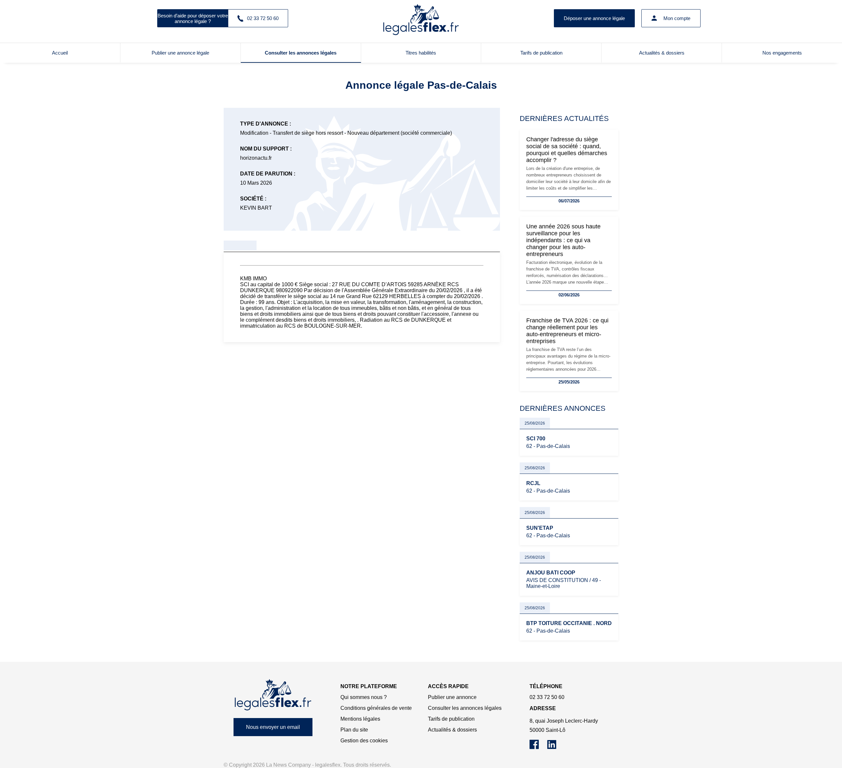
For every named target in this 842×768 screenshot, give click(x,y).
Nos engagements (782, 53)
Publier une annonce (452, 697)
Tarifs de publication (541, 53)
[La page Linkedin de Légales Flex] (555, 747)
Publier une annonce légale (180, 53)
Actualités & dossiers (661, 53)
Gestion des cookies (364, 740)
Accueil (60, 53)
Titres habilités (421, 53)
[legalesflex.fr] (421, 18)
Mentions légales (360, 719)
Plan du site (354, 730)
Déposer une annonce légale (594, 18)
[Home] (273, 694)
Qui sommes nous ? (363, 697)
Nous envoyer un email (273, 727)
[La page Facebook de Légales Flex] (538, 747)
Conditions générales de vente (376, 708)
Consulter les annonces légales (300, 53)
